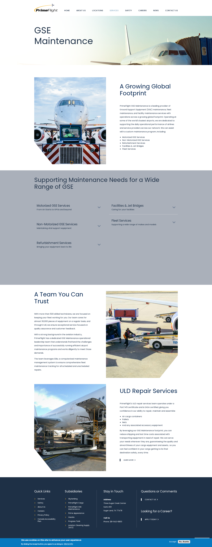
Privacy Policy (43, 515)
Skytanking (73, 499)
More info (68, 544)
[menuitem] (67, 10)
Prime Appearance (76, 513)
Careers (142, 10)
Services (114, 10)
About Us (81, 10)
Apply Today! (151, 519)
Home (67, 10)
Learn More (129, 460)
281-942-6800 (116, 521)
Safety (128, 10)
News (156, 10)
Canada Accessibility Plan (46, 520)
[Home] (46, 7)
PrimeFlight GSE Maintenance (74, 508)
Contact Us (171, 10)
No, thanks (184, 542)
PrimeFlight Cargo (76, 503)
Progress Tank (74, 521)
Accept (172, 542)
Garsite (71, 517)
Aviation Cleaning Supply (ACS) (78, 526)
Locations (97, 10)
